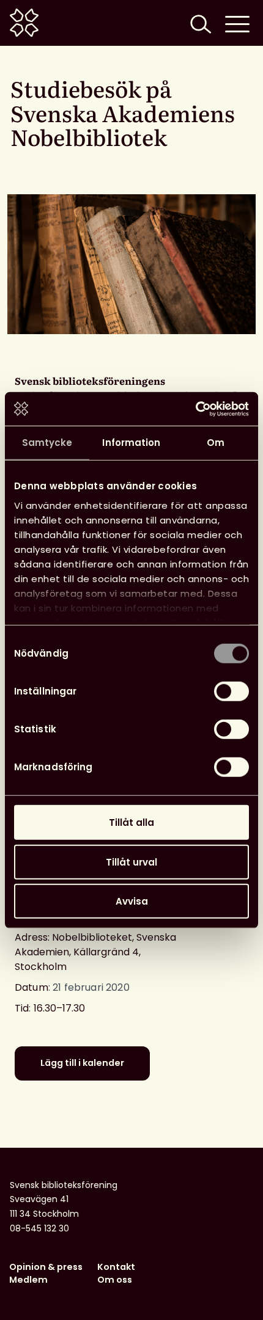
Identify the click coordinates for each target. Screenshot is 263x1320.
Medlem (28, 1280)
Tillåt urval (131, 861)
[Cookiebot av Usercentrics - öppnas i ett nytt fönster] (195, 409)
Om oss (114, 1280)
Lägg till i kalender (82, 1063)
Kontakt (116, 1267)
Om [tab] (215, 442)
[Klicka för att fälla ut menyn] (237, 23)
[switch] (231, 691)
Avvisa (132, 901)
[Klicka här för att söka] (199, 23)
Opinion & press (46, 1267)
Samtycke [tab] (47, 442)
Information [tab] (131, 442)
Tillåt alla (131, 822)
